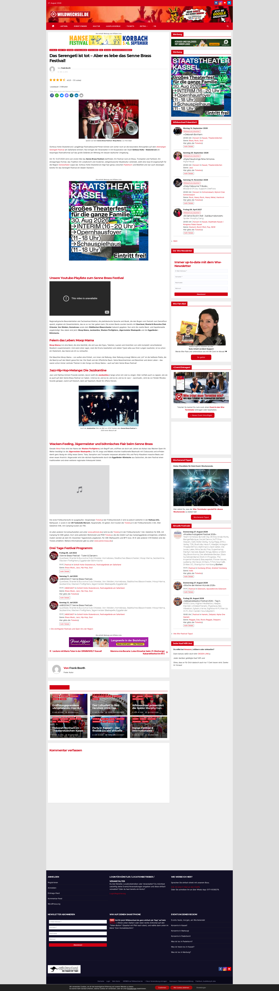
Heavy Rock (199, 197)
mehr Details (64, 571)
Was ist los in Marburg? (181, 952)
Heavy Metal (210, 197)
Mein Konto (116, 981)
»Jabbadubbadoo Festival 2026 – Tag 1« (205, 606)
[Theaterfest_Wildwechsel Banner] (201, 86)
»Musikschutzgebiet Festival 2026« (206, 549)
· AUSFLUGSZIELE (112, 26)
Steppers (217, 620)
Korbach (143, 719)
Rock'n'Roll (148, 696)
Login (108, 981)
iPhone (112, 923)
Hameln (205, 614)
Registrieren (53, 882)
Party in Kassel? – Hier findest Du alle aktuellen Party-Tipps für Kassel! (108, 730)
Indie (191, 571)
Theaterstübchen (215, 138)
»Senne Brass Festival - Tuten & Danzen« (112, 558)
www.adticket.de (95, 532)
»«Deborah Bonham (192, 134)
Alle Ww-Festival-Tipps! (183, 634)
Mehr (175, 241)
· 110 (154, 26)
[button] (228, 26)
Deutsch (192, 227)
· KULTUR (96, 26)
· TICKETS (129, 26)
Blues (191, 140)
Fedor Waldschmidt (115, 712)
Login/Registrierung (118, 893)
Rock (79, 719)
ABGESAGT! (70, 588)
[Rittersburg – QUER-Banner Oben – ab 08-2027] (108, 642)
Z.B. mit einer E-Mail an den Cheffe (185, 887)
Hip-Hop (84, 567)
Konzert (55, 719)
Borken (219, 564)
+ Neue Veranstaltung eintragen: (156, 981)
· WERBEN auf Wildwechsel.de (132, 981)
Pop (134, 696)
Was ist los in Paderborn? (181, 941)
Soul (91, 567)
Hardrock (220, 197)
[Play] (201, 387)
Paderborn (128, 165)
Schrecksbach (208, 192)
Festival (68, 565)
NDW (213, 227)
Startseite (101, 981)
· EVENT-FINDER (80, 26)
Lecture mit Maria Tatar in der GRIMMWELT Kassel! (77, 651)
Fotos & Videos (93, 50)
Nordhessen (74, 696)
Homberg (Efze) (204, 568)
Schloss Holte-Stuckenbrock (121, 50)
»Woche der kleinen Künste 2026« (199, 585)
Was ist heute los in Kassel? (182, 947)
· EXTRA (142, 26)
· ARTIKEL (63, 26)
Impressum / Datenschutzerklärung (181, 981)
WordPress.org (54, 904)
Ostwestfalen (64, 165)
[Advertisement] (108, 833)
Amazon (187, 649)
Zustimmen (162, 987)
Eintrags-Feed (54, 893)
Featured (70, 50)
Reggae (192, 620)
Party (104, 721)
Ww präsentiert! (138, 699)
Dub (198, 620)
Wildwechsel (73, 712)
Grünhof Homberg (219, 568)
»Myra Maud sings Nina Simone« (199, 160)
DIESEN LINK (203, 654)
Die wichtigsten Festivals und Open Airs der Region (72, 629)
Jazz (78, 567)
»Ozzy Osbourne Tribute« (199, 187)
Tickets (99, 520)
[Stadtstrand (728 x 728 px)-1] (108, 220)
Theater (63, 699)
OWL (101, 50)
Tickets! (74, 594)
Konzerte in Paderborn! (181, 936)
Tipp (117, 721)
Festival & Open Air (80, 50)
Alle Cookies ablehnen (181, 987)
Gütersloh (201, 589)
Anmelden (52, 888)
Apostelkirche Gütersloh (216, 589)
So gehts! (201, 357)
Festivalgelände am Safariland (108, 565)
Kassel (112, 719)
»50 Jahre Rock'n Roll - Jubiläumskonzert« (203, 217)
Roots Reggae (206, 620)
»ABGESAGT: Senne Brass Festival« (112, 581)
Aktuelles (53, 50)
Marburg (56, 696)
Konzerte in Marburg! (180, 931)
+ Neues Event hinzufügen (201, 415)
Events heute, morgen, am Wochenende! (188, 920)
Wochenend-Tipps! (201, 517)
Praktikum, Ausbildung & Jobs (206, 981)
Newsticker (64, 696)
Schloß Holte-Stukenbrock (84, 565)
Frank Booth (66, 68)
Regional (107, 50)
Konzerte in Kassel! (179, 925)
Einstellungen (132, 988)
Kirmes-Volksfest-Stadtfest (102, 696)
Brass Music (70, 567)
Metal (58, 448)
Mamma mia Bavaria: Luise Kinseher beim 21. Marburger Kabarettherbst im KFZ (137, 652)
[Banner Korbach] (108, 40)
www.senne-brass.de (102, 541)
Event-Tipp (62, 50)
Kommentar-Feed (55, 898)
